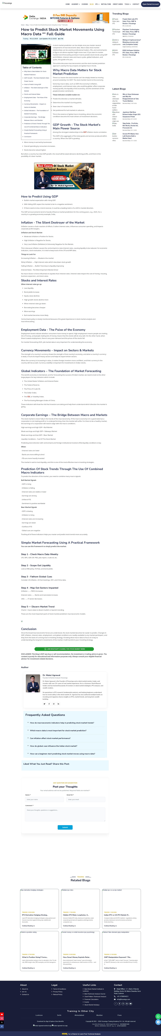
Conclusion (27, 136)
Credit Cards (118, 4)
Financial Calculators (91, 999)
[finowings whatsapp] (158, 1016)
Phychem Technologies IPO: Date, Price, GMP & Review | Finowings (131, 32)
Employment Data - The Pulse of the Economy (53, 330)
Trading (25, 39)
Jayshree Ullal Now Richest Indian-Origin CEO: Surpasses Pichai (132, 114)
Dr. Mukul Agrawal (51, 675)
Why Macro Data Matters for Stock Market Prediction (77, 72)
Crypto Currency (127, 47)
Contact (136, 4)
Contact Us (25, 994)
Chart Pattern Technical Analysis (95, 997)
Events (87, 1002)
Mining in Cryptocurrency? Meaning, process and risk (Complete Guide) (132, 42)
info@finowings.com (123, 999)
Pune (120, 1015)
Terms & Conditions (59, 989)
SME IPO (125, 36)
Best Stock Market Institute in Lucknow (93, 990)
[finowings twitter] (115, 1003)
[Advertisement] (65, 853)
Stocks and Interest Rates (32, 94)
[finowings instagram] (123, 1003)
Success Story (126, 103)
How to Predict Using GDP (32, 84)
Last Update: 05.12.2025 (48, 39)
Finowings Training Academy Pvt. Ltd (112, 1021)
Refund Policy (57, 994)
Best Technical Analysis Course (95, 994)
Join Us (24, 992)
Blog (92, 4)
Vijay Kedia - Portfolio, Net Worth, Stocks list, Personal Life (130, 125)
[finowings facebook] (119, 1003)
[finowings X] (2, 1022)
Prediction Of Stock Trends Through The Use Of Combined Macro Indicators (62, 471)
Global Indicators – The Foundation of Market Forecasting (61, 371)
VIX (28, 397)
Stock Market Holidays (92, 1005)
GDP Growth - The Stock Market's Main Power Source (76, 126)
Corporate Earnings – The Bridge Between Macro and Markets (64, 415)
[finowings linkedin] (126, 1003)
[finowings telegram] (158, 1022)
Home (68, 4)
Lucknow (39, 1015)
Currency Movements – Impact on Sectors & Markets (57, 350)
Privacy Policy (57, 992)
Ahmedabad (79, 1015)
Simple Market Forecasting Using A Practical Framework (60, 543)
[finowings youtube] (130, 1003)
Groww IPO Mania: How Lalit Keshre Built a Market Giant (131, 136)
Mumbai (99, 1015)
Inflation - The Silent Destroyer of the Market (52, 223)
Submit (65, 827)
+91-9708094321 (122, 996)
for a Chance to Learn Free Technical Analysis (84, 1034)
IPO (123, 26)
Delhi (59, 1015)
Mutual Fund (106, 4)
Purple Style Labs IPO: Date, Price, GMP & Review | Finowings (130, 21)
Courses (85, 4)
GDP (85, 132)
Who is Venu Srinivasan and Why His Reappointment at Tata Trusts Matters (131, 97)
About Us (25, 989)
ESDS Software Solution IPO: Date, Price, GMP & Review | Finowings (131, 52)
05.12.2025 (34, 39)
